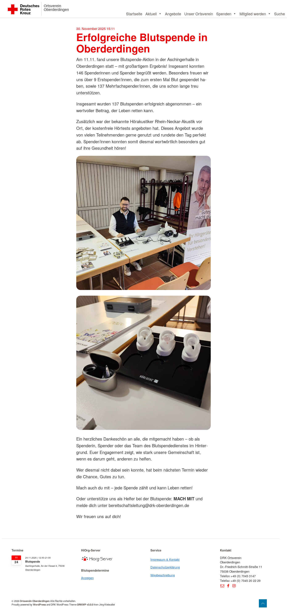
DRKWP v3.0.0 (85, 604)
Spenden (223, 13)
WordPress (39, 604)
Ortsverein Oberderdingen (56, 8)
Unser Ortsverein (198, 13)
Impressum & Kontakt (164, 559)
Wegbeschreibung (162, 575)
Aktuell (151, 13)
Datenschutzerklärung (165, 567)
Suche (279, 13)
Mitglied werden (253, 13)
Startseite (134, 13)
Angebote (173, 13)
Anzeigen (87, 578)
